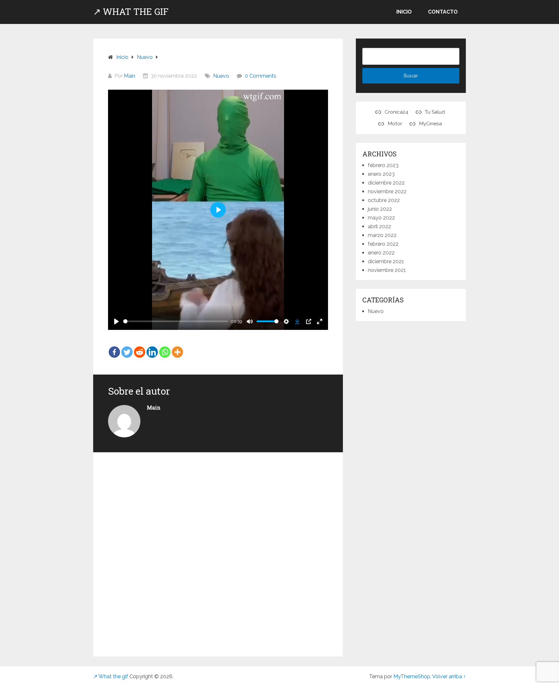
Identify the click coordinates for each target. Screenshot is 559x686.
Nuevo (221, 76)
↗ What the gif (131, 11)
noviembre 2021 (387, 270)
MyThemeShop (411, 676)
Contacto (443, 12)
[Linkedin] (152, 347)
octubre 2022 (384, 200)
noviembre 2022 (387, 191)
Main (129, 76)
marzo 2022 (382, 235)
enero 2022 (381, 253)
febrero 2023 (383, 165)
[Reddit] (139, 347)
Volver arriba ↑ (449, 676)
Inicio (404, 12)
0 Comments (260, 76)
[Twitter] (127, 347)
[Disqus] (218, 551)
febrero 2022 (383, 244)
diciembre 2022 (386, 183)
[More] (177, 347)
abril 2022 (379, 226)
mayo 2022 (381, 218)
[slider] (175, 321)
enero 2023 (381, 174)
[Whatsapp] (164, 347)
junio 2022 (380, 209)
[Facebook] (114, 347)
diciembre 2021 (386, 261)
